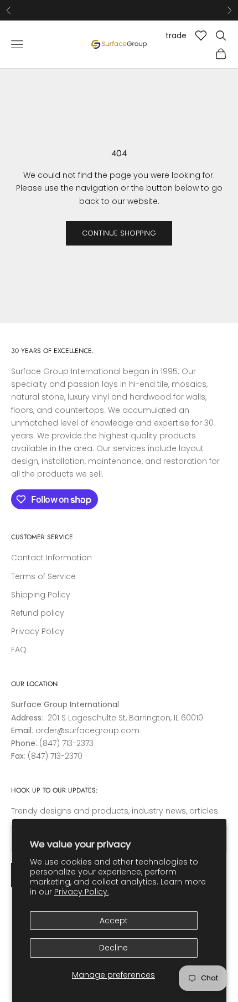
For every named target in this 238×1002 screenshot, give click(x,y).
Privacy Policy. (81, 891)
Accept (114, 920)
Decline (113, 947)
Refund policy (37, 612)
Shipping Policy (40, 594)
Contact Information (51, 557)
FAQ (19, 649)
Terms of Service (43, 576)
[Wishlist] (201, 35)
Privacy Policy (37, 631)
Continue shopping (119, 233)
